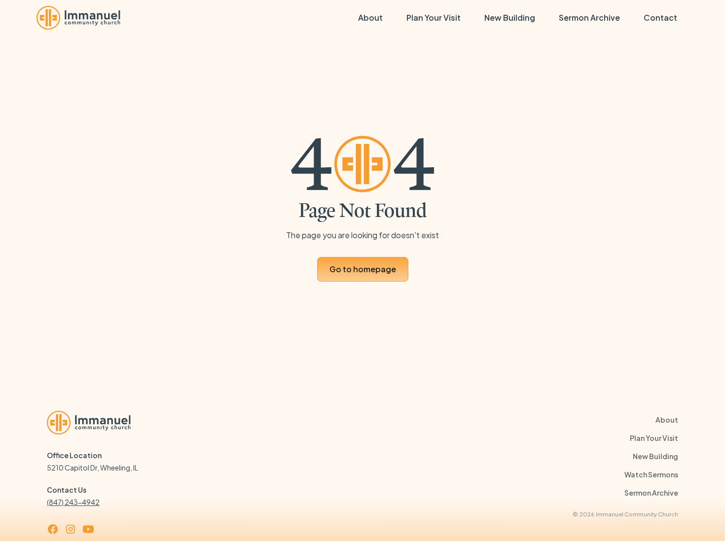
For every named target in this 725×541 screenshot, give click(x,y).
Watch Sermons (651, 474)
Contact (660, 17)
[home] (78, 18)
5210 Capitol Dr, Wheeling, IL (92, 467)
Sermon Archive (589, 17)
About (370, 17)
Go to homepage (362, 269)
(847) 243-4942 (73, 502)
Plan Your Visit (433, 17)
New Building (509, 17)
